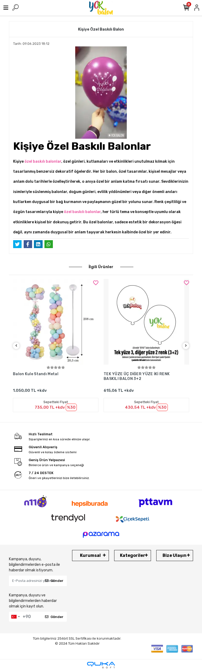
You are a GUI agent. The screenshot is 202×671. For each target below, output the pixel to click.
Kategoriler (132, 555)
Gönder (56, 581)
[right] (185, 346)
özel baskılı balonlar (42, 161)
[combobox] (15, 616)
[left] (16, 346)
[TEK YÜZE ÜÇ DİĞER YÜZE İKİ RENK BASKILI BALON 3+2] (146, 322)
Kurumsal (90, 555)
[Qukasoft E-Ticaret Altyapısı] (101, 665)
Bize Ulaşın (174, 555)
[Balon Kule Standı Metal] (55, 322)
